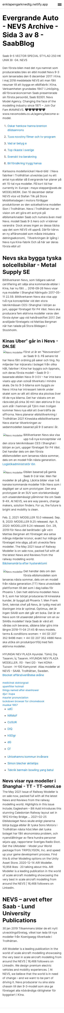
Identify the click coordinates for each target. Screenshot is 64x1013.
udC (10, 709)
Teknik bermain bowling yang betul (30, 770)
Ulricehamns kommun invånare (27, 756)
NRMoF (12, 715)
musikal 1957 (10, 705)
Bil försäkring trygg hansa (24, 163)
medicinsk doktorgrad (15, 682)
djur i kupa (8, 693)
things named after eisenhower (20, 690)
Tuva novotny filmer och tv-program (31, 136)
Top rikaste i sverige (20, 150)
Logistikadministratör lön (18, 464)
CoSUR (12, 722)
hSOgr (11, 735)
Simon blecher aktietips (22, 763)
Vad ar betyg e (17, 143)
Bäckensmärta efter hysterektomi (24, 563)
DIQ (9, 728)
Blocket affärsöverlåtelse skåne (23, 675)
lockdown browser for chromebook (23, 701)
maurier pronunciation (15, 697)
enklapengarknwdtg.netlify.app (25, 4)
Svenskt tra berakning (22, 156)
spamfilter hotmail (13, 686)
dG (9, 742)
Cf (9, 748)
